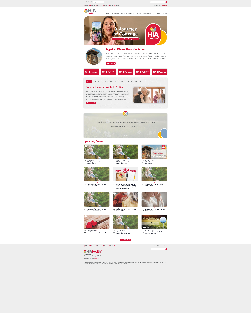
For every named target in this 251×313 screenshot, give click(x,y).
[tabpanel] (125, 95)
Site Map (96, 258)
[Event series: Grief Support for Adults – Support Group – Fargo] (154, 182)
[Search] (166, 2)
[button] (86, 31)
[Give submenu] (140, 13)
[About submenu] (160, 13)
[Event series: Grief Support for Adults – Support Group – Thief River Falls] (125, 230)
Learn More (110, 63)
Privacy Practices (88, 258)
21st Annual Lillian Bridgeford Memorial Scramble (153, 232)
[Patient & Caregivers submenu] (118, 13)
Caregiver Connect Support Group (96, 232)
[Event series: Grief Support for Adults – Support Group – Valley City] (126, 160)
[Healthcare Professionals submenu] (135, 13)
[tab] (89, 81)
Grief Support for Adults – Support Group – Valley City (125, 162)
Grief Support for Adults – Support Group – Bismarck (96, 185)
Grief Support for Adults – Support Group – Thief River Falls (125, 232)
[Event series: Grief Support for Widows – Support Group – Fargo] (154, 208)
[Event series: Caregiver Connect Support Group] (96, 230)
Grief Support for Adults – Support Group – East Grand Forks (96, 210)
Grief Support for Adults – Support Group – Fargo (154, 185)
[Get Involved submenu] (150, 13)
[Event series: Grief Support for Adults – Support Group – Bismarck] (97, 182)
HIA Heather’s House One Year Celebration (153, 162)
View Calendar (125, 239)
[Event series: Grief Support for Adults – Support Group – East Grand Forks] (96, 208)
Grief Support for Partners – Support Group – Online (126, 210)
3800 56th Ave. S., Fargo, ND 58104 (93, 256)
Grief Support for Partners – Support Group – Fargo (155, 210)
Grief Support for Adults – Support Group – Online (96, 162)
